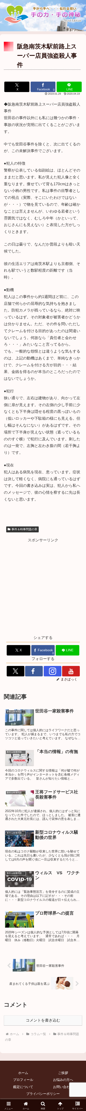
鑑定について (23, 1087)
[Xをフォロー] (15, 671)
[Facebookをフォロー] (34, 671)
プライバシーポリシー (43, 1094)
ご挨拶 (63, 1073)
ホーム (23, 1073)
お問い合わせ (63, 1087)
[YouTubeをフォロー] (71, 671)
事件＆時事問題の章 (24, 529)
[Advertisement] (43, 586)
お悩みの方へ (63, 1080)
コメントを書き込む (43, 1020)
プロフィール (23, 1080)
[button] (77, 818)
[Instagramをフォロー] (52, 671)
